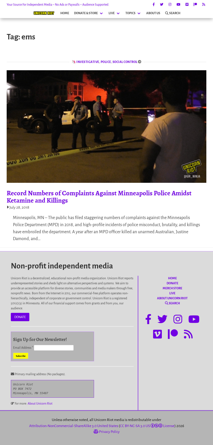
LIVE (112, 13)
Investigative (87, 62)
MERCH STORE (172, 288)
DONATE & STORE (86, 13)
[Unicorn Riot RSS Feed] (203, 4)
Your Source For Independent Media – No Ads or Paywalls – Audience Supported (57, 4)
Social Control (125, 62)
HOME (64, 13)
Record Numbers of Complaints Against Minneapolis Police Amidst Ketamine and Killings (99, 196)
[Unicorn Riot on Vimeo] (187, 4)
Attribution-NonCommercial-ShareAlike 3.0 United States (73, 426)
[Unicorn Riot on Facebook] (153, 4)
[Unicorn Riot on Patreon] (195, 4)
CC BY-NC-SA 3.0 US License (147, 426)
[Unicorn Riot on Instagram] (170, 4)
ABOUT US (153, 13)
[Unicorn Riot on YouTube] (178, 4)
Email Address (23, 347)
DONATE (20, 317)
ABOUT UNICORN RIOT (172, 298)
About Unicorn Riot (40, 403)
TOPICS (130, 13)
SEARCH (174, 13)
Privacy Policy (109, 432)
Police (106, 62)
